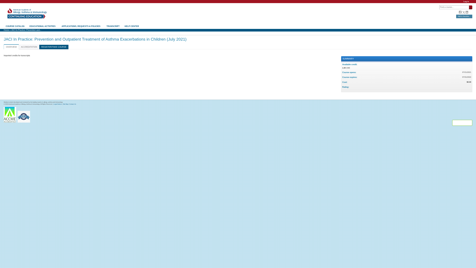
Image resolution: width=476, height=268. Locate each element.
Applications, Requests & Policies (81, 26)
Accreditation (29, 47)
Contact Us (72, 104)
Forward (470, 11)
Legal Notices (58, 104)
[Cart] (471, 2)
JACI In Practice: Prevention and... (26, 30)
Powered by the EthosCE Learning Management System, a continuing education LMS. (462, 123)
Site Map (65, 104)
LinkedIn (467, 11)
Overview (11, 47)
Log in (466, 1)
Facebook (460, 11)
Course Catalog (15, 26)
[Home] (27, 13)
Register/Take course (53, 47)
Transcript (113, 26)
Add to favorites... (464, 16)
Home (6, 30)
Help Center (132, 26)
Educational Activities (43, 26)
